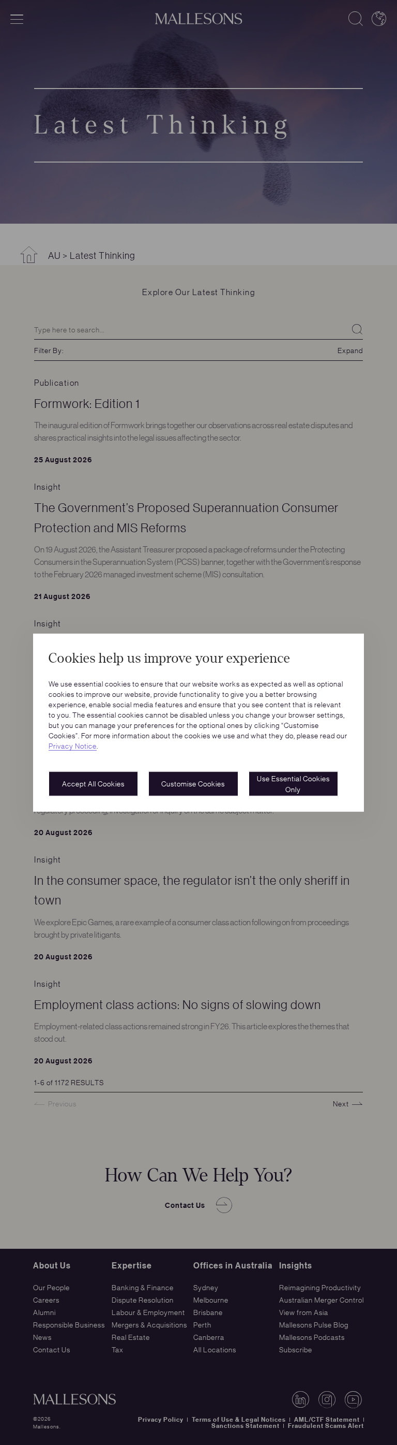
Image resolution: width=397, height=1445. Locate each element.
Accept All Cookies (93, 783)
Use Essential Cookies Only (293, 783)
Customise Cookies (193, 783)
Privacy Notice (73, 745)
